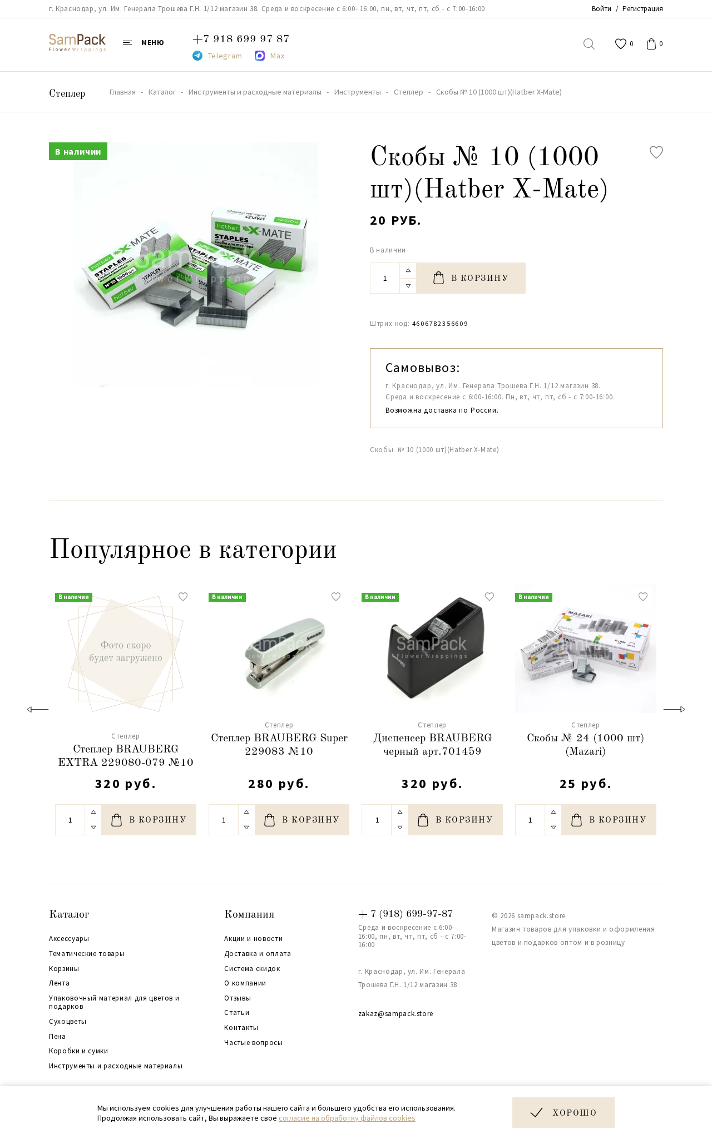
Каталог (69, 914)
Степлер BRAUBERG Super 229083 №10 (279, 745)
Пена (57, 1036)
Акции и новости (253, 938)
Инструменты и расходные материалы (115, 1066)
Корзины (64, 968)
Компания (249, 914)
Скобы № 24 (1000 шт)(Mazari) (585, 745)
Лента (59, 983)
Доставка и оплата (257, 953)
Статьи (236, 1012)
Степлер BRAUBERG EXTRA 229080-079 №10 (126, 756)
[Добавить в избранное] (656, 152)
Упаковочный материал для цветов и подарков (114, 1002)
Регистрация (642, 8)
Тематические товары (87, 953)
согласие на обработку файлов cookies (347, 1118)
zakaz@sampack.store (395, 1013)
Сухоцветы (68, 1021)
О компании (245, 983)
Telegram (225, 56)
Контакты (241, 1027)
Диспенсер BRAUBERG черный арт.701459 (432, 745)
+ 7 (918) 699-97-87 (405, 914)
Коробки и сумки (78, 1051)
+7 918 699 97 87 (241, 39)
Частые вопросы (253, 1042)
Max (277, 56)
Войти (601, 8)
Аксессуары (69, 938)
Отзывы (237, 998)
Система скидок (252, 968)
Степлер (67, 94)
